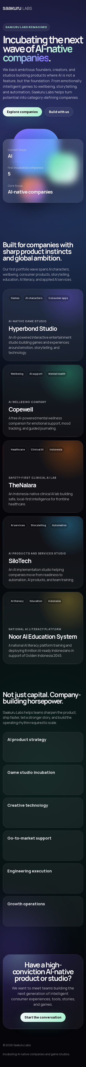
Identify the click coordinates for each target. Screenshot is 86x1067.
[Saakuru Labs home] (17, 8)
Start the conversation (43, 1017)
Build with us (59, 112)
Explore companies (22, 112)
